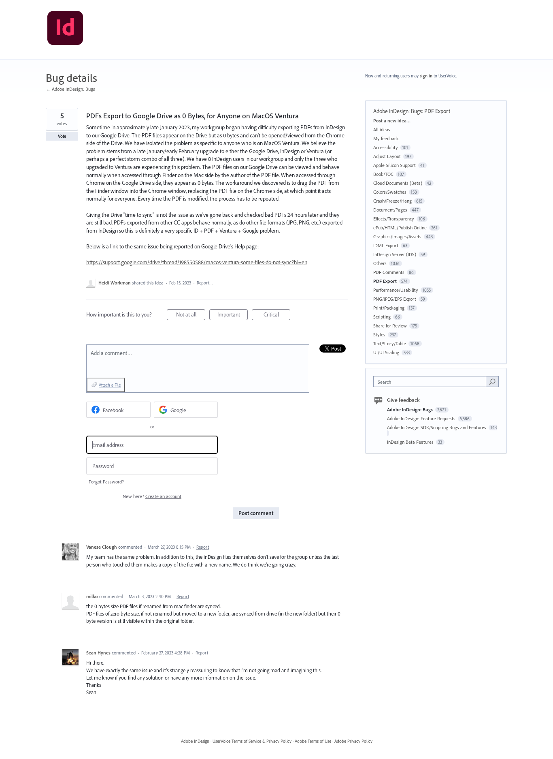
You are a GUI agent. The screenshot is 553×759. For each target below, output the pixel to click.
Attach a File (110, 385)
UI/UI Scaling (386, 352)
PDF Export (437, 111)
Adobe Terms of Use (313, 741)
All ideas (381, 129)
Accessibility (385, 147)
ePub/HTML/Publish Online (400, 227)
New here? (152, 496)
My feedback (386, 138)
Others (380, 263)
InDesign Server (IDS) (394, 254)
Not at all (190, 315)
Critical (277, 315)
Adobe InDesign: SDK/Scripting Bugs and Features (437, 427)
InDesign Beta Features (411, 442)
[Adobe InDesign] (65, 29)
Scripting (382, 317)
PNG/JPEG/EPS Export (394, 299)
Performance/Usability (395, 290)
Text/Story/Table (389, 343)
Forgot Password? (106, 482)
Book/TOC (383, 174)
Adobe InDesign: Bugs (397, 111)
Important (232, 315)
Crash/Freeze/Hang (392, 201)
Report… (205, 283)
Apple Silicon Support (394, 165)
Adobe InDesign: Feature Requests (422, 418)
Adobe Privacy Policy (353, 741)
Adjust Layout (387, 156)
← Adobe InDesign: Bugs (70, 89)
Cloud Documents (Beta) (397, 183)
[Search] (492, 381)
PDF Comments (388, 272)
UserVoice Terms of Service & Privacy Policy (252, 741)
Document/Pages (390, 210)
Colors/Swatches (389, 192)
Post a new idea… (391, 121)
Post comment (255, 513)
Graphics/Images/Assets (397, 236)
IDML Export (385, 245)
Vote (62, 136)
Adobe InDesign (195, 741)
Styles (379, 334)
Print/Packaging (388, 308)
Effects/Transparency (393, 219)
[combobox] (431, 381)
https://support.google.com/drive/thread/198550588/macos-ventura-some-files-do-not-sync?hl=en (196, 262)
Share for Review (390, 326)
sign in (426, 76)
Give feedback (403, 400)
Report (202, 547)
